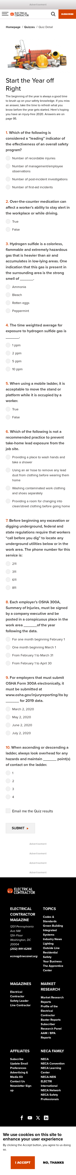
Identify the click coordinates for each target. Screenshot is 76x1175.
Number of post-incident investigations (40, 179)
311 (14, 572)
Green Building (53, 926)
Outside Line (51, 948)
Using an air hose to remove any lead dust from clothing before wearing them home (40, 475)
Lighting (48, 943)
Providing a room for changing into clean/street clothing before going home (41, 503)
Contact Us (17, 1081)
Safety (47, 957)
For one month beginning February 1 (38, 639)
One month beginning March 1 (34, 647)
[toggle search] (53, 14)
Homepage (13, 27)
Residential (50, 952)
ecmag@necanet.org (23, 956)
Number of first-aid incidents (32, 187)
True (15, 221)
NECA (45, 1059)
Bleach (17, 295)
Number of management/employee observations (37, 168)
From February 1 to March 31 (32, 655)
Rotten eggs (20, 303)
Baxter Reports (51, 1020)
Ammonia (19, 287)
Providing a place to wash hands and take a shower (38, 459)
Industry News (52, 939)
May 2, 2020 (21, 717)
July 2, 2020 (21, 733)
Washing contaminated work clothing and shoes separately (38, 490)
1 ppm (16, 345)
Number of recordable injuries (33, 158)
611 (14, 580)
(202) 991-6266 (21, 949)
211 (14, 564)
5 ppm (17, 361)
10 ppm (17, 369)
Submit (18, 828)
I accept (22, 1163)
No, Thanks (53, 1163)
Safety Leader (19, 1001)
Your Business (52, 961)
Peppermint (20, 311)
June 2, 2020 (22, 725)
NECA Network (51, 1090)
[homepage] (19, 14)
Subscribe (67, 14)
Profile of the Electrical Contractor (49, 1011)
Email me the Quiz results (32, 811)
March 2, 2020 (23, 709)
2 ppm (17, 353)
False (16, 229)
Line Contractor (20, 1005)
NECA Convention (53, 1063)
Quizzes (29, 27)
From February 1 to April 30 (32, 663)
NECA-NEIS (48, 1077)
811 (14, 588)
